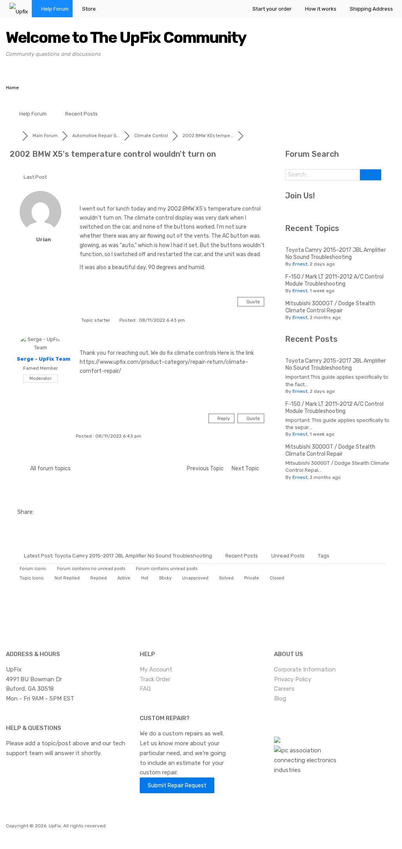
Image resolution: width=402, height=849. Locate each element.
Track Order (155, 679)
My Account (156, 669)
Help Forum (55, 9)
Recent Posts (81, 114)
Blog (280, 698)
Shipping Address (371, 9)
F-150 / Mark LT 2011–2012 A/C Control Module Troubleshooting (334, 280)
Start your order (272, 9)
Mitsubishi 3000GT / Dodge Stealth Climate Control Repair (330, 307)
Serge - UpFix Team (43, 359)
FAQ (145, 688)
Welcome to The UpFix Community (126, 37)
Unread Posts (288, 556)
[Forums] (16, 135)
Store (89, 9)
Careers (284, 688)
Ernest (299, 264)
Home (12, 87)
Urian (43, 239)
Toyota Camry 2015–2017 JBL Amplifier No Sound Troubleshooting (335, 253)
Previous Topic (204, 468)
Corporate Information (305, 669)
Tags (323, 556)
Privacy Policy (292, 679)
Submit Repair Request (177, 785)
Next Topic (246, 468)
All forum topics (49, 468)
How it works (320, 9)
